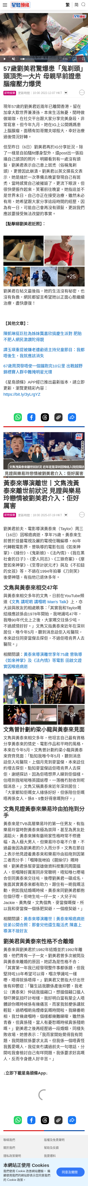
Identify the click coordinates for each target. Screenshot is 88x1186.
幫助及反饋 (51, 1147)
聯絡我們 (9, 1139)
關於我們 (9, 1147)
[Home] (20, 4)
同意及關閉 (70, 1172)
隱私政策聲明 (12, 1155)
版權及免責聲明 (54, 1139)
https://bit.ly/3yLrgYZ (22, 394)
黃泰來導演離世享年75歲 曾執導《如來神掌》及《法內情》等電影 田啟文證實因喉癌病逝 (42, 660)
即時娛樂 (9, 93)
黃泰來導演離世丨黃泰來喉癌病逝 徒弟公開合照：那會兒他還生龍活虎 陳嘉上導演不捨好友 (44, 925)
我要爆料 (50, 1155)
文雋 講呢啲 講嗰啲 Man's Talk (39, 602)
